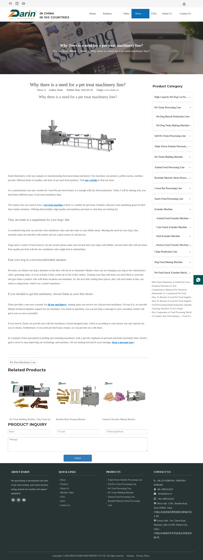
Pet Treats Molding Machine (168, 156)
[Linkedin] (17, 3)
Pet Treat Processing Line (119, 488)
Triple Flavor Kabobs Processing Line (173, 146)
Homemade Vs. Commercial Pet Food (169, 293)
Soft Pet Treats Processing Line (170, 136)
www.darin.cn (111, 90)
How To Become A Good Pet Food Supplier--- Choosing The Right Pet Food (173, 301)
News (62, 501)
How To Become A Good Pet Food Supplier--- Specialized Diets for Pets (173, 297)
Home (63, 480)
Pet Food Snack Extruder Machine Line (173, 272)
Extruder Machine (163, 209)
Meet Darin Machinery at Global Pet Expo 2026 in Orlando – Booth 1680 (173, 282)
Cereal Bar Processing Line (168, 188)
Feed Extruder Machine (168, 236)
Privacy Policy (143, 556)
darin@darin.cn (165, 494)
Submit (78, 458)
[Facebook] (10, 3)
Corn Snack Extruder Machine (171, 227)
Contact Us (65, 505)
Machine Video (67, 492)
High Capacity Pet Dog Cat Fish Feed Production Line (173, 97)
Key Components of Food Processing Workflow (173, 312)
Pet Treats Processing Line (167, 107)
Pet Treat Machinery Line (23, 362)
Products (64, 484)
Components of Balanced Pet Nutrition (169, 290)
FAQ (62, 497)
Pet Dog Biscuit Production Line (172, 116)
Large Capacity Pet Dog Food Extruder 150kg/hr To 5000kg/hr (124, 419)
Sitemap (130, 556)
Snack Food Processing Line (168, 198)
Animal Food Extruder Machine (172, 218)
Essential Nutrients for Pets (164, 286)
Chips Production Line (165, 251)
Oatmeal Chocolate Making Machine (72, 419)
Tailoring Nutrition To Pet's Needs (167, 308)
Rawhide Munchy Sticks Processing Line (173, 177)
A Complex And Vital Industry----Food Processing (173, 316)
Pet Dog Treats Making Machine (172, 125)
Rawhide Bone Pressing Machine (24, 419)
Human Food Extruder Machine (172, 245)
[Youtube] (23, 3)
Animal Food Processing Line (169, 167)
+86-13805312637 (166, 499)
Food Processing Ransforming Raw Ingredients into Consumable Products (173, 305)
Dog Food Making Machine (168, 262)
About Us (64, 488)
